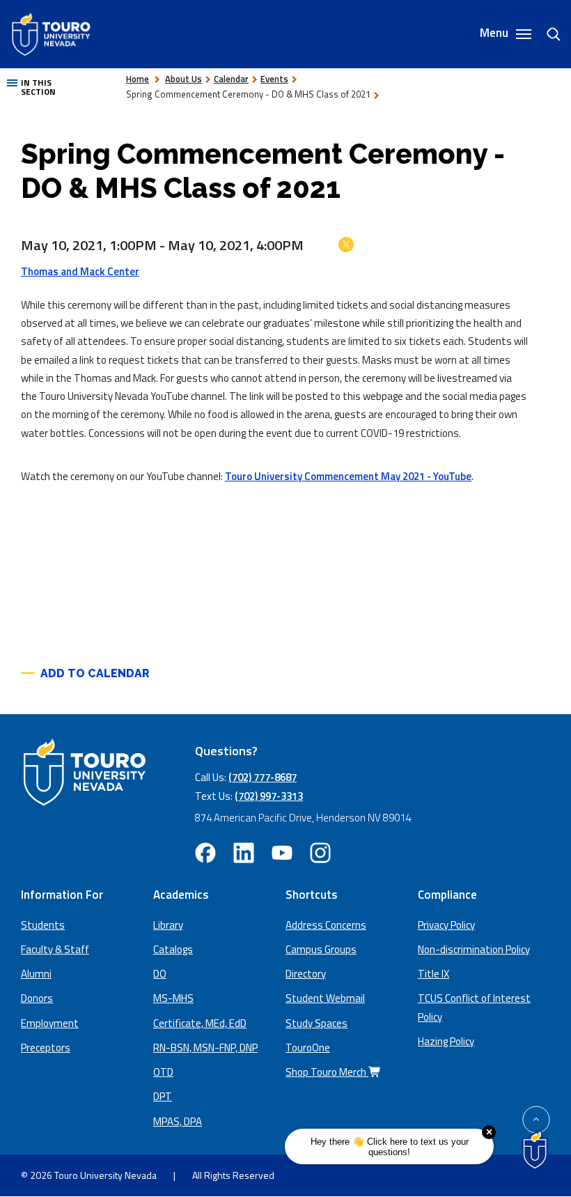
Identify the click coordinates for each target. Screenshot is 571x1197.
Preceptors (45, 1048)
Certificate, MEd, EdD (200, 1023)
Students (43, 925)
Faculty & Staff (55, 949)
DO (159, 974)
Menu (495, 34)
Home (137, 79)
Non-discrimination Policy (474, 949)
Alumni (36, 974)
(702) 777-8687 (262, 777)
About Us (183, 79)
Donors (37, 998)
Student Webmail (325, 998)
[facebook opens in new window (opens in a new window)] (205, 852)
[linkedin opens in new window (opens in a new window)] (243, 852)
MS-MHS (173, 998)
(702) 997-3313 (269, 796)
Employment (50, 1023)
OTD (163, 1072)
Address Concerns (326, 925)
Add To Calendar (94, 673)
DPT (162, 1096)
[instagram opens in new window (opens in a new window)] (320, 852)
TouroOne (308, 1048)
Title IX (433, 974)
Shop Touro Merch (327, 1072)
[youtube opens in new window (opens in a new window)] (282, 852)
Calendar (231, 79)
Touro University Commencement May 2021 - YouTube (348, 476)
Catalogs (173, 949)
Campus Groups (321, 949)
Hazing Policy (446, 1041)
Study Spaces (316, 1023)
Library (168, 925)
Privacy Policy (446, 925)
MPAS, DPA (177, 1121)
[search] (548, 34)
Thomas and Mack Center (80, 271)
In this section (38, 87)
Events (274, 79)
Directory (306, 974)
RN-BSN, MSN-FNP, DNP (205, 1048)
